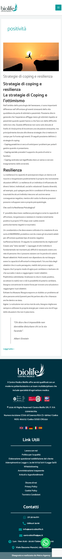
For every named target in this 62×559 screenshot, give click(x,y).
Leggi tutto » (8, 349)
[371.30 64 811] (24, 517)
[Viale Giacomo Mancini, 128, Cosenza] (13, 547)
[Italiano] (36, 428)
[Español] (40, 428)
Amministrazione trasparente (31, 470)
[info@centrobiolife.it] (20, 529)
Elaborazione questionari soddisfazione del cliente (31, 459)
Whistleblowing (31, 466)
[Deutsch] (31, 428)
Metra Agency (43, 555)
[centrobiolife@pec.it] (20, 535)
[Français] (26, 428)
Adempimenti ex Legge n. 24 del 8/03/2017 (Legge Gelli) (31, 462)
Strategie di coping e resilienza (27, 76)
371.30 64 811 (33, 517)
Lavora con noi (31, 450)
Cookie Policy (31, 490)
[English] (21, 428)
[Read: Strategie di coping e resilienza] (31, 57)
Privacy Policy (31, 486)
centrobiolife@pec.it (33, 535)
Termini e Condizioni (31, 494)
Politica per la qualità (31, 455)
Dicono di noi (31, 483)
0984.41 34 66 (33, 523)
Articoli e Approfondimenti (31, 474)
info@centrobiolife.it (33, 529)
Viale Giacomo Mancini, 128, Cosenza (33, 547)
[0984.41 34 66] (24, 523)
